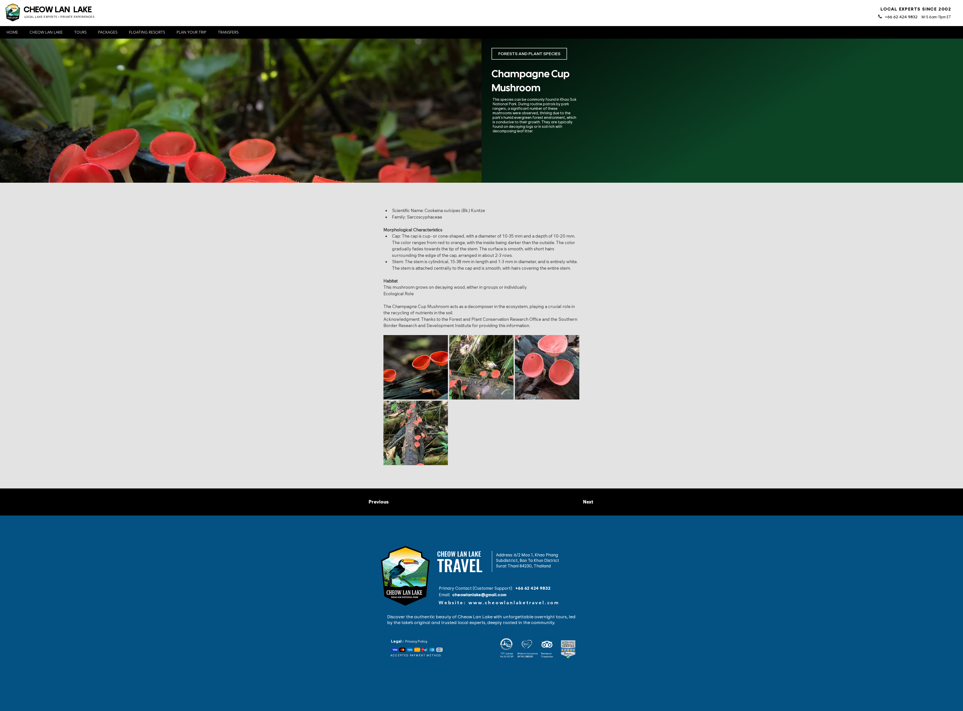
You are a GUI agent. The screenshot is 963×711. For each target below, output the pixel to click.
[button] (48, 32)
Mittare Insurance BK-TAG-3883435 (527, 655)
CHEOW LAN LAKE (58, 9)
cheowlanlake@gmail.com (479, 594)
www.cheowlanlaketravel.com (513, 602)
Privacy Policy (416, 641)
